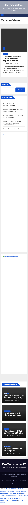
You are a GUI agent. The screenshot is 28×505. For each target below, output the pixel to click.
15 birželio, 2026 (10, 453)
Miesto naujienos (15, 493)
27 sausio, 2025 (8, 63)
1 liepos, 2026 (9, 400)
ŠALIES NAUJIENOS (6, 480)
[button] (25, 15)
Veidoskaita (20, 495)
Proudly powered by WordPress (9, 474)
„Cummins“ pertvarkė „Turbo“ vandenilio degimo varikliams (12, 59)
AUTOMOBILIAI (7, 411)
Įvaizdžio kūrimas (11, 495)
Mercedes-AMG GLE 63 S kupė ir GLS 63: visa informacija (13, 433)
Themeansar (14, 476)
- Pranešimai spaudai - (12, 498)
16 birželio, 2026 (10, 435)
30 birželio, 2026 (10, 418)
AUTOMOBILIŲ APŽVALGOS (10, 484)
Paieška (5, 84)
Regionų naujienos (11, 500)
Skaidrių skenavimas (14, 491)
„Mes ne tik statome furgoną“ (11, 129)
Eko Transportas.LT (14, 5)
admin (17, 63)
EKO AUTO (5, 54)
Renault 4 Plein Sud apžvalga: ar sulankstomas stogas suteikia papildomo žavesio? (12, 123)
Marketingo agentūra (11, 488)
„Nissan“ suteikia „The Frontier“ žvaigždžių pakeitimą (14, 397)
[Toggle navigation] (14, 15)
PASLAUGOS (21, 484)
